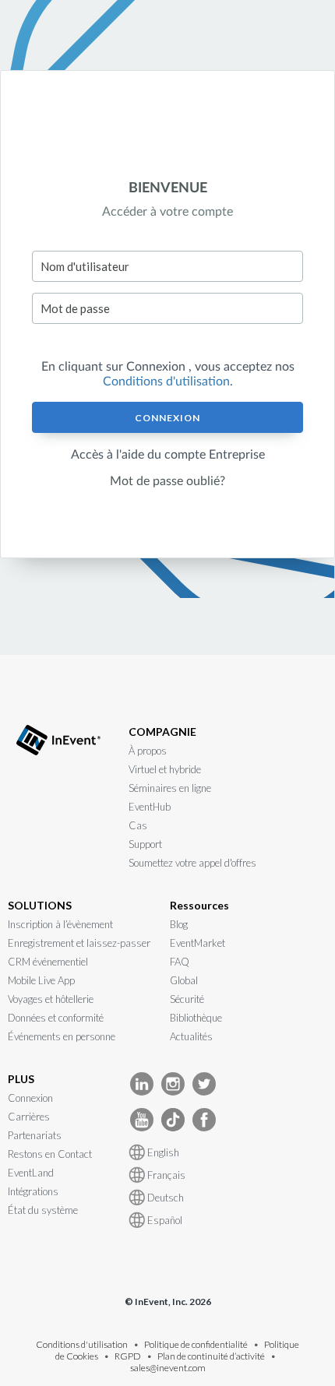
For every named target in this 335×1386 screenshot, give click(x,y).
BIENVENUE (168, 188)
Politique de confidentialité (196, 1344)
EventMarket (197, 943)
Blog (179, 924)
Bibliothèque (196, 1017)
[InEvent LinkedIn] (142, 1083)
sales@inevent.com (168, 1368)
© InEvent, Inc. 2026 (168, 1301)
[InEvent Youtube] (142, 1118)
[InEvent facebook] (204, 1118)
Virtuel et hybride (165, 769)
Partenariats (35, 1135)
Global (184, 980)
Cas (138, 825)
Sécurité (187, 999)
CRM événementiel (48, 961)
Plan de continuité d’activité (211, 1356)
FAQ (179, 961)
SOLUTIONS (40, 905)
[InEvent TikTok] (173, 1118)
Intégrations (33, 1191)
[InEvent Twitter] (204, 1083)
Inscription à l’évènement (60, 924)
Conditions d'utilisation (166, 381)
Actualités (191, 1036)
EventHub (150, 806)
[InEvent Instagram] (173, 1083)
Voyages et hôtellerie (50, 999)
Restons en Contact (50, 1154)
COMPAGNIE (162, 731)
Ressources (199, 905)
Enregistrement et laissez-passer (79, 943)
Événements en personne (61, 1036)
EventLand (31, 1172)
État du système (43, 1210)
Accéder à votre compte (167, 212)
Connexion (167, 418)
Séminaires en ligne (170, 788)
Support (145, 844)
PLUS (21, 1078)
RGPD (128, 1356)
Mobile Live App (41, 980)
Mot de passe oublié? (167, 481)
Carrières (29, 1116)
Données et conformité (56, 1017)
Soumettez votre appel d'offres (192, 863)
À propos (148, 750)
